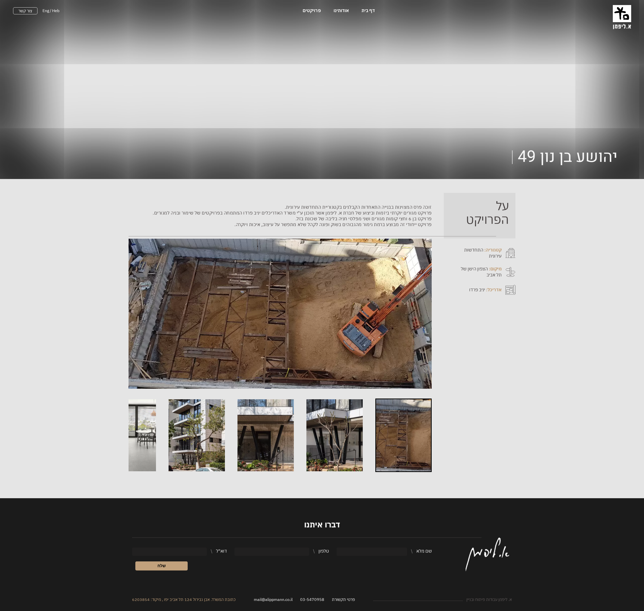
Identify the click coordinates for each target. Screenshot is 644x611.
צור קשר (25, 10)
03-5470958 (312, 599)
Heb (55, 10)
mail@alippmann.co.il (273, 599)
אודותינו (341, 10)
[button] (403, 435)
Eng (46, 10)
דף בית (368, 10)
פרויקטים (312, 10)
